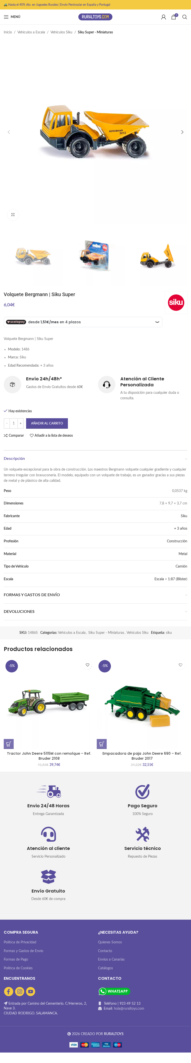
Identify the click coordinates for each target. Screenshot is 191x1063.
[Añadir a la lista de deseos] (87, 665)
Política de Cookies (18, 968)
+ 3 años (180, 528)
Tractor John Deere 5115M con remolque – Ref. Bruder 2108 (49, 756)
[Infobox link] (48, 384)
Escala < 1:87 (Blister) (170, 579)
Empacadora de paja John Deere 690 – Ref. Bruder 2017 (142, 756)
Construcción (177, 541)
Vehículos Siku (61, 32)
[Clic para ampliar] (13, 215)
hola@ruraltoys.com (129, 1008)
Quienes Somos (110, 942)
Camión (181, 566)
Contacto (105, 951)
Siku (184, 516)
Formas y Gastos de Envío (23, 951)
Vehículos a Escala (31, 32)
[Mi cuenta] (164, 17)
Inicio (8, 32)
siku (169, 633)
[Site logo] (95, 17)
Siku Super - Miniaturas (95, 32)
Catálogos (105, 968)
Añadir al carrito (47, 423)
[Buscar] (185, 17)
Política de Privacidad (20, 942)
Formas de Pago (16, 959)
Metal (183, 554)
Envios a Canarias (111, 959)
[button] (9, 744)
